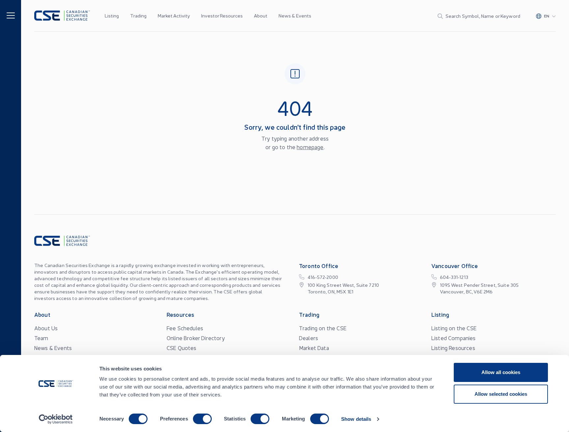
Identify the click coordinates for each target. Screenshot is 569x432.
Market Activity (174, 15)
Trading (138, 15)
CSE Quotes (182, 347)
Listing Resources (453, 347)
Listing (112, 15)
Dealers (308, 337)
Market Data (314, 347)
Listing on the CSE (453, 328)
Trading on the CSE (322, 328)
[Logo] (62, 16)
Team (41, 337)
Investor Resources (222, 15)
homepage (310, 146)
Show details (356, 419)
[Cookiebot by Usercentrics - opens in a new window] (56, 419)
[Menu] (11, 15)
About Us (46, 328)
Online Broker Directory (196, 337)
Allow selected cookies (500, 394)
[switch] (202, 419)
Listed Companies (453, 337)
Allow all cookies (500, 372)
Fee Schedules (185, 328)
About (260, 15)
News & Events (295, 15)
